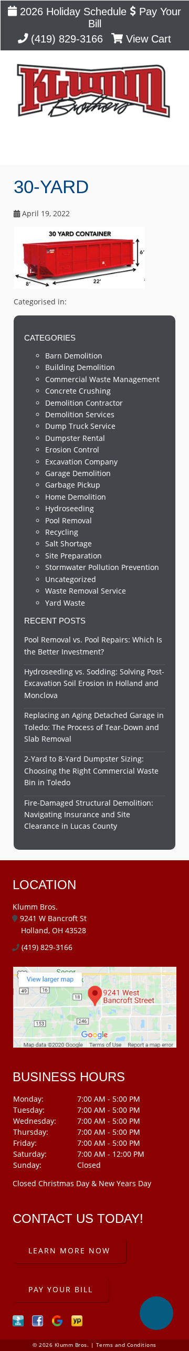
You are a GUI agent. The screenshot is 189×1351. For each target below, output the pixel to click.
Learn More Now (69, 1250)
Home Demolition (75, 497)
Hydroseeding (69, 508)
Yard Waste (65, 603)
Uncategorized (70, 579)
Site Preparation (73, 556)
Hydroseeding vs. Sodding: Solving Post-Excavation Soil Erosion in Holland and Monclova (94, 683)
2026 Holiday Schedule (72, 11)
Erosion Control (72, 450)
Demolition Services (79, 414)
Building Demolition (80, 367)
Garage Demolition (78, 473)
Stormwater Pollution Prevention (102, 567)
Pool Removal (68, 520)
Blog (94, 148)
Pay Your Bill (60, 1289)
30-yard (51, 186)
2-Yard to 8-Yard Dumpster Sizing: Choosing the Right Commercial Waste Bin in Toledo (91, 770)
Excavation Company (81, 462)
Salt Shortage (68, 543)
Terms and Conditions (126, 1345)
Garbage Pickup (72, 485)
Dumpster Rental (75, 438)
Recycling (61, 532)
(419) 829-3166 (65, 39)
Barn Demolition (73, 356)
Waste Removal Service (85, 591)
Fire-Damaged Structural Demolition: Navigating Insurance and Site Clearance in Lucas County (88, 814)
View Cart (147, 39)
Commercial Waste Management (102, 379)
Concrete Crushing (78, 391)
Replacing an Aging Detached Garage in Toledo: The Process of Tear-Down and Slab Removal (94, 727)
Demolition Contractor (84, 403)
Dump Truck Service (80, 426)
